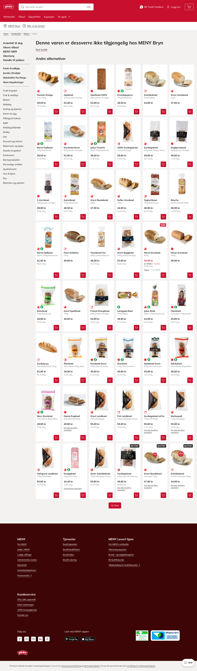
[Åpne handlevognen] (189, 7)
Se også (62, 16)
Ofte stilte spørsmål (26, 599)
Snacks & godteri (12, 150)
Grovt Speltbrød (72, 311)
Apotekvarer (10, 169)
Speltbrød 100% (98, 95)
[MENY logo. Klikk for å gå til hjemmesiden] (8, 7)
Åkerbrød (68, 363)
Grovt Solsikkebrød (100, 473)
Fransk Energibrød (99, 311)
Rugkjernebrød (178, 147)
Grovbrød (122, 363)
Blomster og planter (13, 182)
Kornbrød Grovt (72, 147)
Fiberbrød (176, 311)
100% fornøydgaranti (27, 610)
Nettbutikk (9, 16)
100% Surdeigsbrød (127, 147)
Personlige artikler (12, 164)
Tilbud (21, 16)
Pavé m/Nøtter (71, 252)
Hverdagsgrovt (125, 95)
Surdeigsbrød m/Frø (154, 416)
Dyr (5, 178)
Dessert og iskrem (12, 141)
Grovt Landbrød (98, 416)
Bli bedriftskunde (116, 560)
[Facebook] (19, 639)
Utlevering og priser (117, 549)
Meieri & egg (10, 113)
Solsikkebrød (150, 95)
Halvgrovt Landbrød (47, 473)
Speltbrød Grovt (152, 363)
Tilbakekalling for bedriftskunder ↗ (124, 565)
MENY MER (10, 51)
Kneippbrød (70, 473)
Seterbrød (42, 311)
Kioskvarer (8, 155)
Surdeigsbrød (151, 147)
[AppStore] (88, 639)
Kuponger (49, 16)
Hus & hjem (9, 173)
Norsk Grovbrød (152, 252)
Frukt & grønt (10, 90)
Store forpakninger (13, 82)
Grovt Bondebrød (99, 200)
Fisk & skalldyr (10, 95)
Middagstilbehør (12, 127)
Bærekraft (22, 565)
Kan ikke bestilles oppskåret (71, 429)
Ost (5, 136)
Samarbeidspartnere (26, 570)
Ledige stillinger (24, 554)
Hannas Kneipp (45, 95)
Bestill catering (70, 560)
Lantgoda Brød (125, 311)
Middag (7, 104)
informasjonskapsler (92, 666)
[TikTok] (47, 639)
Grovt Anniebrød (179, 95)
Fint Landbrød (124, 416)
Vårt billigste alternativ (73, 488)
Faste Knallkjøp (11, 68)
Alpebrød (68, 95)
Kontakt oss (22, 615)
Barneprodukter (11, 159)
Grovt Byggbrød (125, 252)
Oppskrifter (34, 16)
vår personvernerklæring (71, 666)
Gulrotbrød (69, 200)
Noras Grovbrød (179, 252)
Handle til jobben (13, 60)
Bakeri (6, 99)
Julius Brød (149, 311)
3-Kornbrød (43, 200)
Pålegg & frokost (12, 118)
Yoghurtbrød (150, 200)
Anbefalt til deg (12, 43)
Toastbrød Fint (98, 252)
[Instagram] (26, 639)
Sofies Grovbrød (125, 200)
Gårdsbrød (176, 363)
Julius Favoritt (97, 147)
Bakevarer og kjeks (13, 145)
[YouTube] (33, 639)
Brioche (175, 200)
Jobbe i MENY (23, 549)
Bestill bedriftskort (71, 549)
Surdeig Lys (43, 363)
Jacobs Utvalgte (11, 73)
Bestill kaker (68, 554)
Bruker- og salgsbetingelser (121, 554)
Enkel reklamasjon (25, 604)
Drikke (6, 132)
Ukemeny (9, 56)
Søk (88, 6)
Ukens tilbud (11, 47)
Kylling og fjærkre (12, 109)
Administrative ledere (27, 560)
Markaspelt (176, 416)
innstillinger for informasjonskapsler (141, 666)
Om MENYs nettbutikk (118, 544)
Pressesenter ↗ (24, 575)
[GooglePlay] (72, 639)
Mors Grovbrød (44, 416)
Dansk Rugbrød (72, 416)
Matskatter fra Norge (14, 77)
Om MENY (22, 544)
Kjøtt (5, 122)
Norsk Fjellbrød (44, 147)
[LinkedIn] (40, 639)
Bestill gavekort (70, 544)
